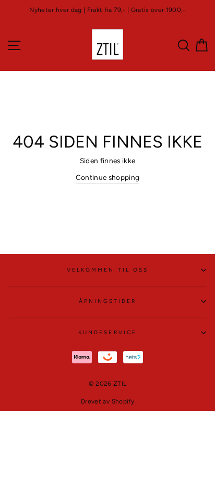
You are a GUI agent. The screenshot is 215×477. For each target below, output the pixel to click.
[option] (107, 10)
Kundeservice (107, 332)
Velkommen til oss (107, 269)
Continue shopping (108, 177)
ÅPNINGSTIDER (108, 301)
